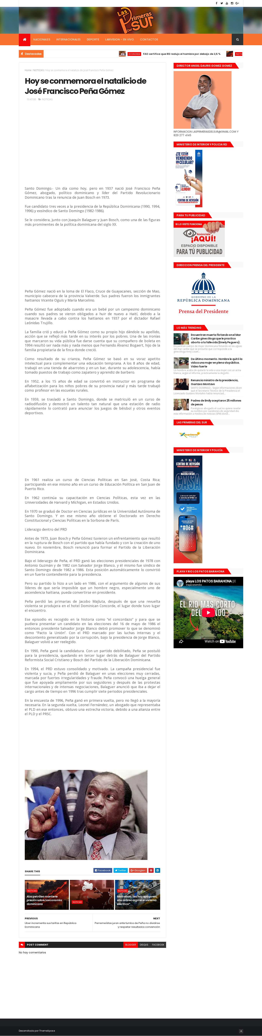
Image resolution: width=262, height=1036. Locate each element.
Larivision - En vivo (119, 39)
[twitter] (222, 3)
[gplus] (237, 3)
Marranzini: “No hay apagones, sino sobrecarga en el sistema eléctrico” (137, 900)
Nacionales (41, 39)
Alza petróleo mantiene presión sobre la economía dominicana (44, 900)
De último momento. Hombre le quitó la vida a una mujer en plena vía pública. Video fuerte (216, 362)
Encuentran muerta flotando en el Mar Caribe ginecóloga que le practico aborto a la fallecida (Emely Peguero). (216, 338)
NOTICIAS (217, 53)
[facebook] (216, 3)
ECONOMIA (111, 53)
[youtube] (227, 3)
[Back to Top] (241, 1031)
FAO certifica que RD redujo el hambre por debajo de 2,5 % (158, 54)
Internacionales (68, 39)
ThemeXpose (47, 1030)
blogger (130, 944)
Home (28, 70)
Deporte (93, 39)
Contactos (149, 39)
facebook (158, 944)
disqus (144, 944)
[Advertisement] (80, 146)
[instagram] (232, 3)
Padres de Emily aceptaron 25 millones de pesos (216, 402)
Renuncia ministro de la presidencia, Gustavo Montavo (214, 382)
